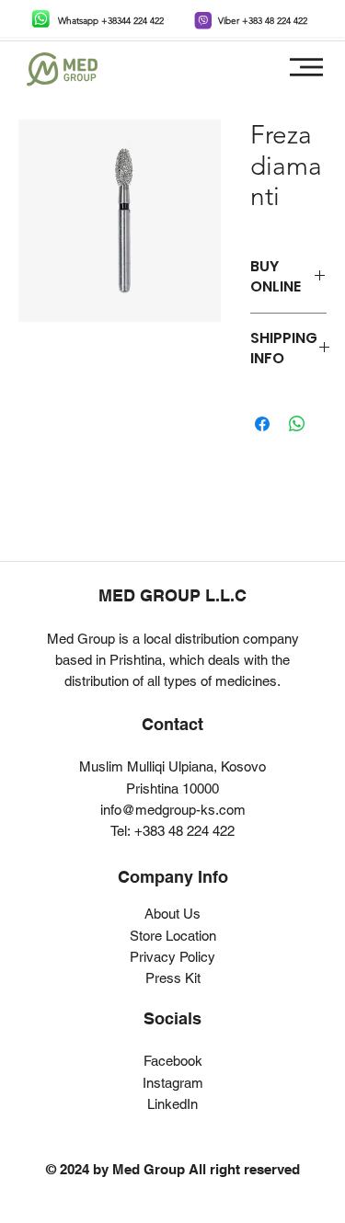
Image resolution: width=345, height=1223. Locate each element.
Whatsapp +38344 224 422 (111, 21)
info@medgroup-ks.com (173, 809)
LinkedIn (172, 1104)
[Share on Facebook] (262, 424)
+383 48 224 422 (184, 831)
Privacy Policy (172, 957)
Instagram (173, 1083)
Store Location (173, 935)
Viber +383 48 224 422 (262, 21)
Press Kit (173, 978)
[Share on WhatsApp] (297, 424)
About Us (172, 913)
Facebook (173, 1061)
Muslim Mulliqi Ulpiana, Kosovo (172, 766)
